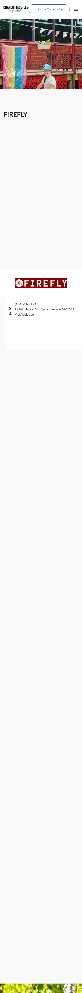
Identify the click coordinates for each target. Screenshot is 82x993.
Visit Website (24, 314)
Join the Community (49, 9)
